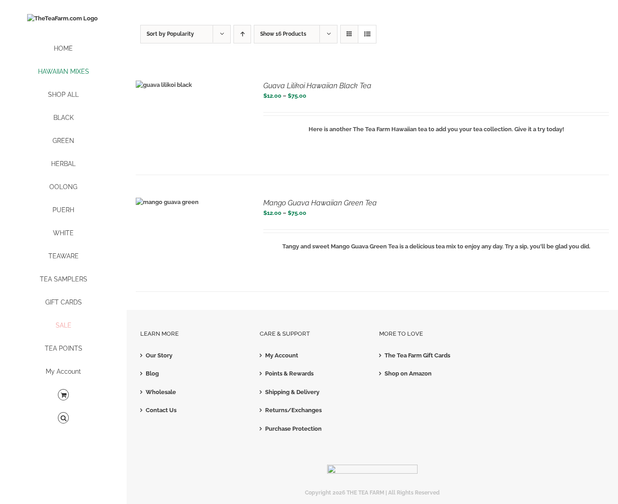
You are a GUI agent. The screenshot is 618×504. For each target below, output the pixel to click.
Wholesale (161, 392)
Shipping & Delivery (292, 392)
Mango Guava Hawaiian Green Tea (320, 203)
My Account (281, 355)
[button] (63, 418)
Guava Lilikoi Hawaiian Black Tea (317, 85)
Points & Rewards (289, 373)
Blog (152, 373)
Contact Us (161, 410)
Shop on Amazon (408, 373)
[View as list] (367, 34)
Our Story (159, 355)
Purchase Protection (293, 428)
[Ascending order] (242, 34)
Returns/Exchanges (293, 410)
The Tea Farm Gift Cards (417, 355)
